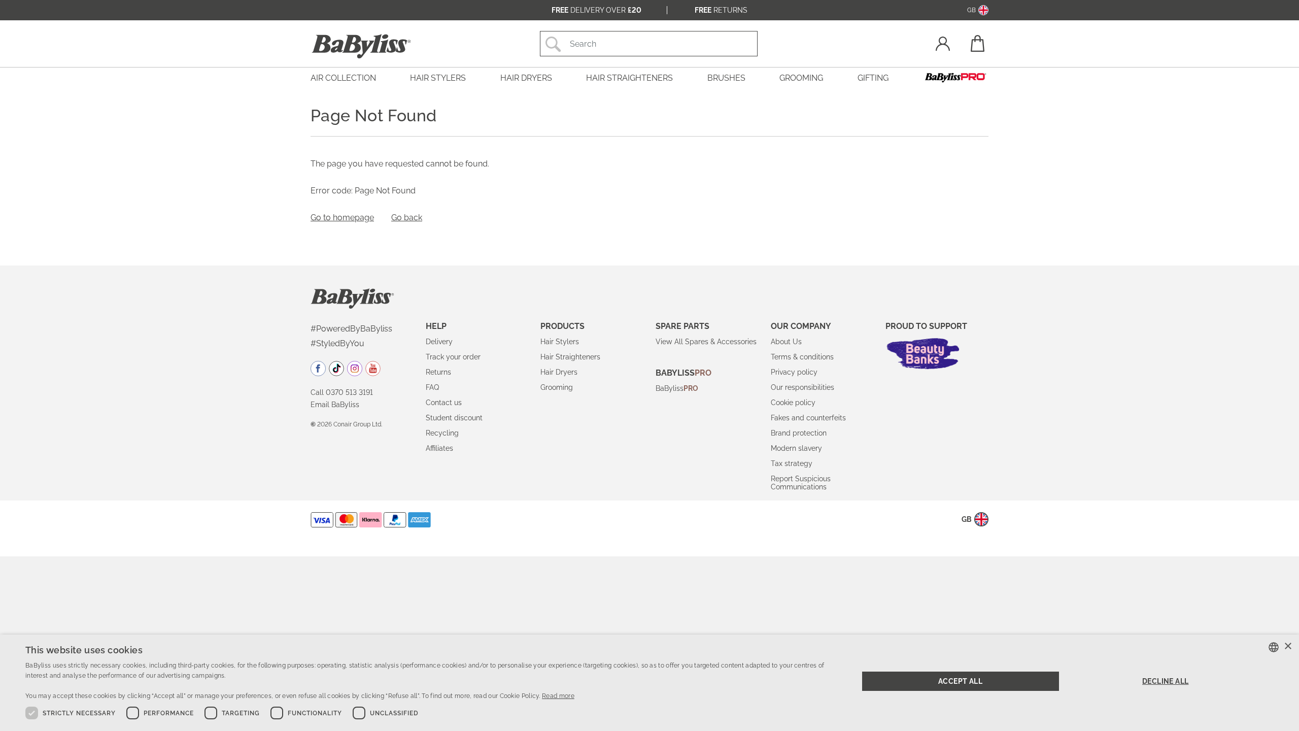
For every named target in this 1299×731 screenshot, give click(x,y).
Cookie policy (793, 402)
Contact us (444, 402)
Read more (558, 696)
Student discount (454, 418)
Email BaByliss (335, 405)
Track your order (453, 357)
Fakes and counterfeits (808, 418)
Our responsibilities (802, 387)
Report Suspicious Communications (801, 483)
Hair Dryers (558, 372)
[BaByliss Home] (361, 46)
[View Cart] (977, 43)
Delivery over (596, 10)
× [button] (1287, 646)
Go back (406, 217)
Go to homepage (342, 217)
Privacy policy (794, 372)
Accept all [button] (960, 681)
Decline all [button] (1165, 681)
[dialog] (649, 683)
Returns (721, 10)
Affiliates (439, 448)
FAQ (432, 387)
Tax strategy (791, 463)
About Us (786, 342)
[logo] (352, 298)
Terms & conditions (802, 357)
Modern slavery (796, 448)
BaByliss (677, 388)
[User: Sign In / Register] (942, 45)
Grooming (556, 387)
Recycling (442, 433)
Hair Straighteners (570, 357)
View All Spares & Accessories (706, 342)
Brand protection (799, 433)
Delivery (439, 342)
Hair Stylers (559, 342)
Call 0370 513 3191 (342, 392)
